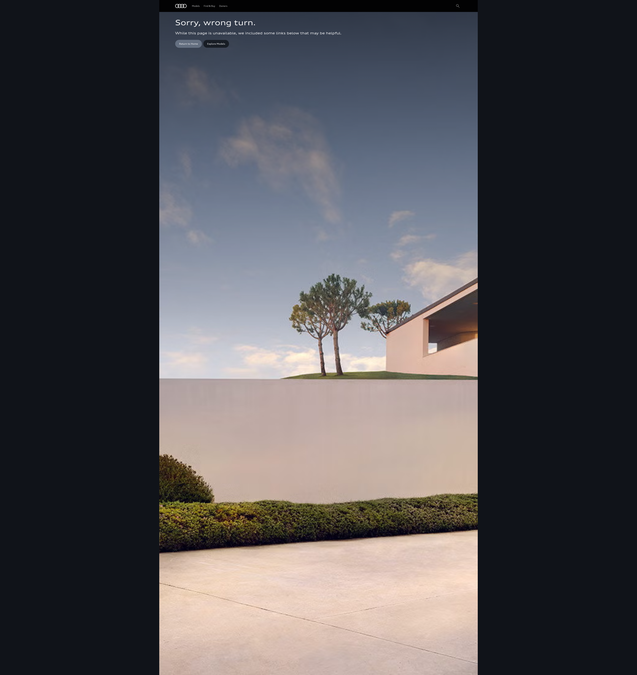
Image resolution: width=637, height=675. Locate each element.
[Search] (458, 6)
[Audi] (181, 6)
